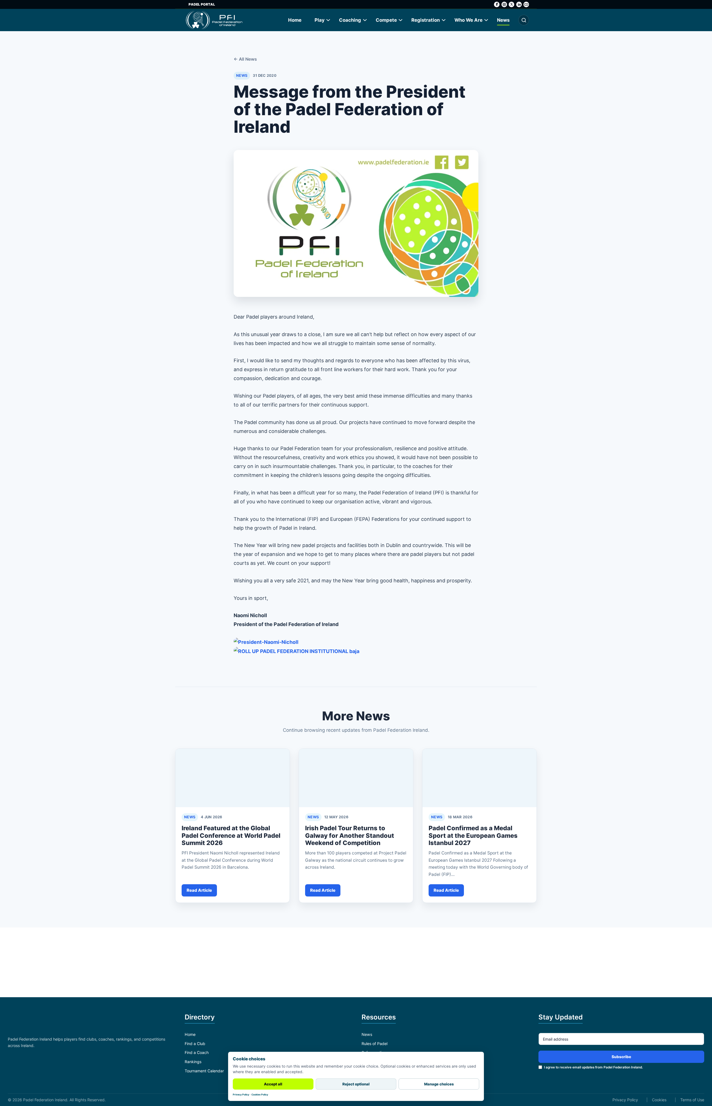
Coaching (350, 20)
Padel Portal (202, 4)
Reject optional (356, 1084)
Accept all (273, 1084)
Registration (425, 20)
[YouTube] (526, 4)
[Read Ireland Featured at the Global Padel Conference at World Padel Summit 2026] (232, 778)
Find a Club (195, 1043)
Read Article (199, 890)
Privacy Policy (625, 1099)
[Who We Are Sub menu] (486, 20)
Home (294, 20)
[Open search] (523, 20)
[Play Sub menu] (328, 20)
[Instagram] (504, 4)
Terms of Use (692, 1099)
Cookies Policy (259, 1094)
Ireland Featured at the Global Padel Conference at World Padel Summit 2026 (231, 835)
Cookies (659, 1099)
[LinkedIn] (519, 4)
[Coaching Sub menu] (365, 20)
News (503, 20)
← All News (245, 59)
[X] (511, 4)
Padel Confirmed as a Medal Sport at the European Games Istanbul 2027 (473, 835)
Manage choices (439, 1084)
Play (320, 20)
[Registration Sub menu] (443, 20)
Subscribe (621, 1057)
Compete (386, 20)
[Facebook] (497, 4)
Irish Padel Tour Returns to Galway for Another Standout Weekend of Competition (349, 835)
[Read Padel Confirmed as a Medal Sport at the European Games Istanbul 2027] (479, 778)
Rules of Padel (374, 1043)
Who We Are (468, 20)
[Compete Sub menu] (400, 20)
